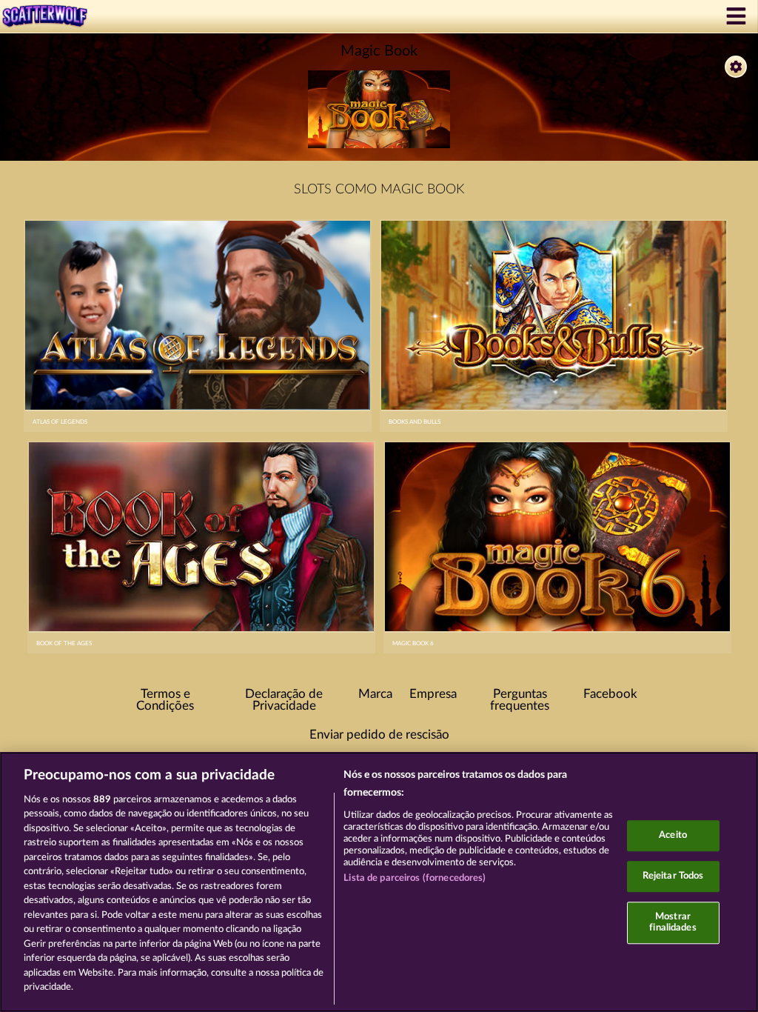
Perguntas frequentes (519, 700)
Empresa (433, 694)
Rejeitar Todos (673, 876)
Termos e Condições (165, 700)
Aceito (673, 836)
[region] (379, 882)
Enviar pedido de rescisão (379, 735)
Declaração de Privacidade (284, 700)
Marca (375, 694)
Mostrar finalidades (672, 922)
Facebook (610, 694)
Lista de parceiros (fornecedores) (414, 878)
